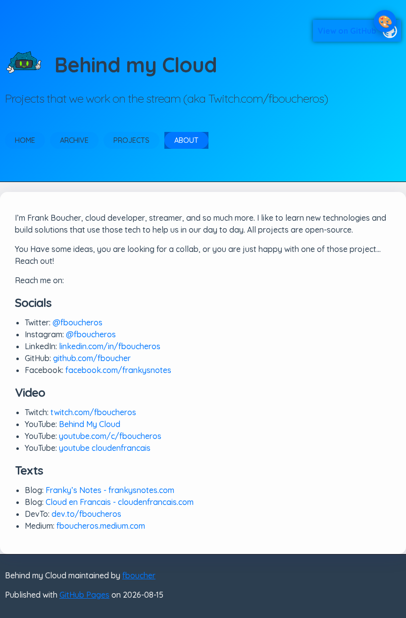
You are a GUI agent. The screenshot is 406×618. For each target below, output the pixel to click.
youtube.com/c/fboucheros (110, 436)
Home (25, 140)
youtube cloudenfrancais (105, 448)
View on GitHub (347, 31)
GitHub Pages (84, 595)
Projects (131, 140)
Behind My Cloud (89, 424)
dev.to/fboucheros (86, 514)
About (186, 140)
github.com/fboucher (92, 358)
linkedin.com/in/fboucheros (109, 346)
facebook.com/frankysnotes (118, 370)
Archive (74, 140)
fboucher (138, 575)
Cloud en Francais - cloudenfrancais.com (120, 502)
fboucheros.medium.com (100, 526)
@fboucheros (77, 322)
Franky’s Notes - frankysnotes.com (110, 490)
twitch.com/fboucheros (93, 412)
